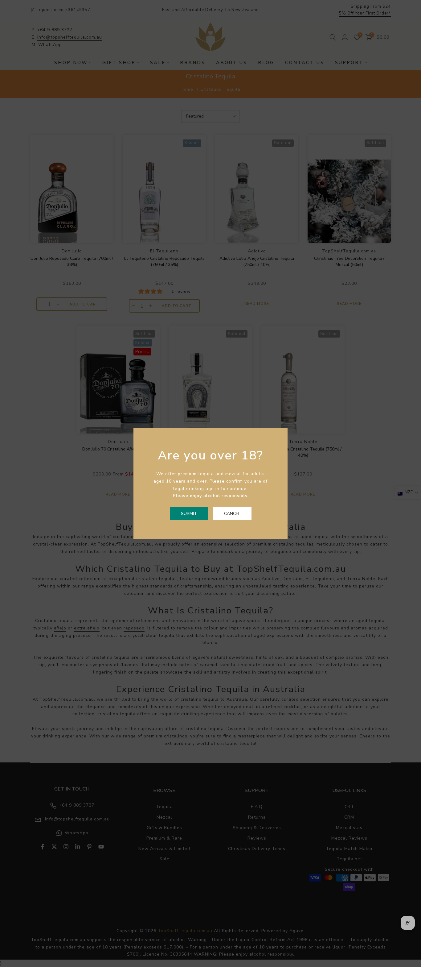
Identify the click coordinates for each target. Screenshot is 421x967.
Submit (189, 514)
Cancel (232, 514)
